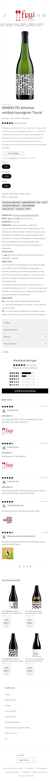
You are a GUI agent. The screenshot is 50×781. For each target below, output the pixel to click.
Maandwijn (33, 24)
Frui (9, 768)
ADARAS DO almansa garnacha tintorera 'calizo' (34, 612)
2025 (6, 186)
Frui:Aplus (8, 24)
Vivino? (44, 202)
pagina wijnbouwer (28, 202)
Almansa (25, 336)
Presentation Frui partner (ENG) (17, 728)
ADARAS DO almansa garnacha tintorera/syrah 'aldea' (12, 660)
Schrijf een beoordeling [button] (25, 391)
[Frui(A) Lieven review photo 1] (7, 431)
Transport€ (20, 209)
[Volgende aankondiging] (45, 4)
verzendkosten (13, 158)
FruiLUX (16, 24)
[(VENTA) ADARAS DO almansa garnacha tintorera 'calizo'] (36, 597)
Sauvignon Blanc (25, 329)
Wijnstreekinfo (10, 700)
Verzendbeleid (25, 772)
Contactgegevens (41, 768)
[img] (7, 406)
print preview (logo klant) (11, 202)
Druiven (8, 705)
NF (6, 739)
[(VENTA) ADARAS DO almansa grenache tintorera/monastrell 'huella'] (13, 597)
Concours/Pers (11, 711)
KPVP (28, 209)
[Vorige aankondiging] (4, 4)
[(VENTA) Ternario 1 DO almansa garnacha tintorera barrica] (36, 644)
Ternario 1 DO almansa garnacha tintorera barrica (34, 660)
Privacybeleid (29, 768)
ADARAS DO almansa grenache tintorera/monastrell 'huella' (12, 613)
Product (41, 24)
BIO (2, 24)
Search (7, 694)
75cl (6, 167)
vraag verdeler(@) (28, 206)
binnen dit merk (8, 209)
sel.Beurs (9, 25)
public (2, 25)
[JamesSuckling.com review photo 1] (7, 520)
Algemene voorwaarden (39, 772)
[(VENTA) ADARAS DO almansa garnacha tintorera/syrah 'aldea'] (13, 644)
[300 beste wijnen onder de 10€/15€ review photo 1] (7, 553)
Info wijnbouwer (25, 343)
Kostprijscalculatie (12, 722)
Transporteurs (10, 717)
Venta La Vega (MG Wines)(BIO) (26, 215)
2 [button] (23, 566)
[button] (5, 15)
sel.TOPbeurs (30, 25)
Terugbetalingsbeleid (12, 772)
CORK (6, 176)
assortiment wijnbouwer (11, 206)
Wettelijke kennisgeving (26, 776)
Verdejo (25, 322)
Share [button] (6, 352)
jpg (38, 202)
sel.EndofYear (19, 25)
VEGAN (39, 25)
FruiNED (23, 24)
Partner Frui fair (11, 733)
